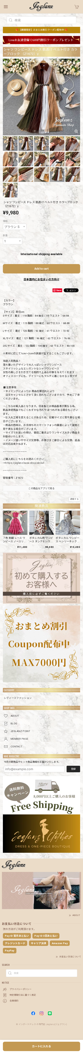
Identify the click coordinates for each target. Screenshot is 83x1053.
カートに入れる (41, 1046)
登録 (73, 769)
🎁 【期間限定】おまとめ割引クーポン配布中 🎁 (41, 30)
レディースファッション (18, 698)
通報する (74, 499)
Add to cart (41, 268)
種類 (5, 221)
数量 (5, 235)
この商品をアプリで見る (41, 488)
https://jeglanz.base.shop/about (24, 462)
